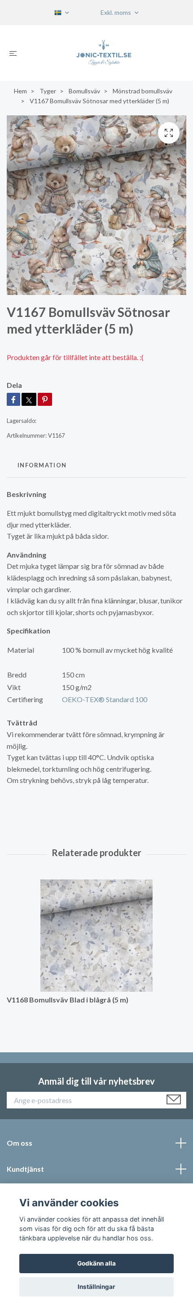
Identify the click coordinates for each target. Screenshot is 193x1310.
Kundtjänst (25, 1169)
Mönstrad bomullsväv (142, 91)
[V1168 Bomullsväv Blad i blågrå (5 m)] (96, 935)
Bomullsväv (84, 91)
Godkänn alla (96, 1263)
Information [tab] (42, 465)
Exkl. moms (116, 12)
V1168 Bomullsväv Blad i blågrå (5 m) (67, 999)
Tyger (47, 91)
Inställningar (96, 1286)
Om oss (19, 1143)
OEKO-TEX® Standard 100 (104, 699)
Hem (20, 91)
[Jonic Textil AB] (103, 53)
